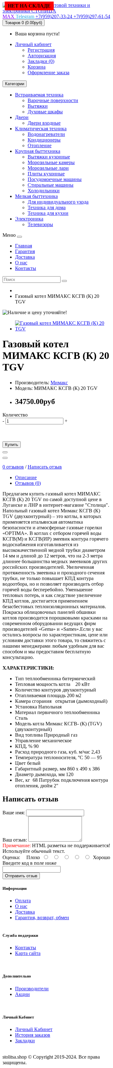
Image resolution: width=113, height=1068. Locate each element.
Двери (22, 117)
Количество (15, 414)
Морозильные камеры (51, 162)
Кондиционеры (44, 140)
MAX (9, 16)
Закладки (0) (41, 61)
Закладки (25, 1040)
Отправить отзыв (21, 876)
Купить (11, 444)
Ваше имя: (14, 812)
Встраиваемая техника (39, 94)
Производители (32, 988)
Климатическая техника (41, 128)
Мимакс (59, 382)
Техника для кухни (48, 213)
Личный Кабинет (33, 1029)
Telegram (25, 16)
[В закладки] (5, 452)
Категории (14, 83)
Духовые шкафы (45, 111)
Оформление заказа (48, 72)
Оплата (23, 900)
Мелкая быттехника (36, 196)
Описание (26, 477)
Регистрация (41, 50)
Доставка (25, 912)
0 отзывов (13, 466)
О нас (21, 906)
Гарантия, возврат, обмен (42, 917)
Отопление (39, 145)
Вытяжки (38, 106)
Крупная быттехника (37, 151)
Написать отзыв (45, 466)
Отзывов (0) (28, 483)
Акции (22, 994)
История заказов (32, 1035)
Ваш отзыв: (15, 839)
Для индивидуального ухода (58, 202)
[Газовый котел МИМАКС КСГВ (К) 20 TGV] (62, 328)
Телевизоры (40, 224)
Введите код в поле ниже (29, 863)
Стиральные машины (50, 185)
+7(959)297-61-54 (91, 16)
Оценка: (11, 857)
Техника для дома (47, 207)
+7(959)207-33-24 (54, 16)
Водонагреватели (46, 134)
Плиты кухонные (46, 173)
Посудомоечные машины (55, 179)
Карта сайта (27, 953)
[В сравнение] (5, 458)
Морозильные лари (48, 168)
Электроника (29, 218)
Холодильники (44, 190)
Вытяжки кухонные (49, 156)
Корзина (37, 67)
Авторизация (42, 55)
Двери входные (44, 123)
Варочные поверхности (53, 100)
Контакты (25, 947)
